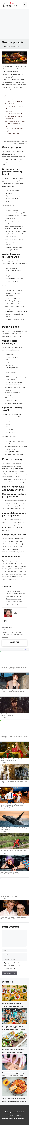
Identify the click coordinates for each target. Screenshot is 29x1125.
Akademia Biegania (22, 143)
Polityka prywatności (11, 1112)
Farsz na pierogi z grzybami (14, 596)
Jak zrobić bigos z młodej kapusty (16, 593)
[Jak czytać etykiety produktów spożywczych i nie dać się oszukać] (14, 1016)
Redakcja (18, 1115)
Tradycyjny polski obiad (13, 591)
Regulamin (11, 1115)
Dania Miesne (8, 627)
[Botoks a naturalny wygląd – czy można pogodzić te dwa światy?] (14, 1062)
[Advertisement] (14, 24)
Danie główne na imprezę (13, 599)
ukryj (12, 96)
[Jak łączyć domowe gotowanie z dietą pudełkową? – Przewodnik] (14, 1039)
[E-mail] (5, 621)
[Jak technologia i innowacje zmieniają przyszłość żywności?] (14, 993)
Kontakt (21, 1112)
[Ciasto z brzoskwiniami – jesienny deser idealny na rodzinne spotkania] (14, 1087)
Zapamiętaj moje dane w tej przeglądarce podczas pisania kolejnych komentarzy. (12, 965)
